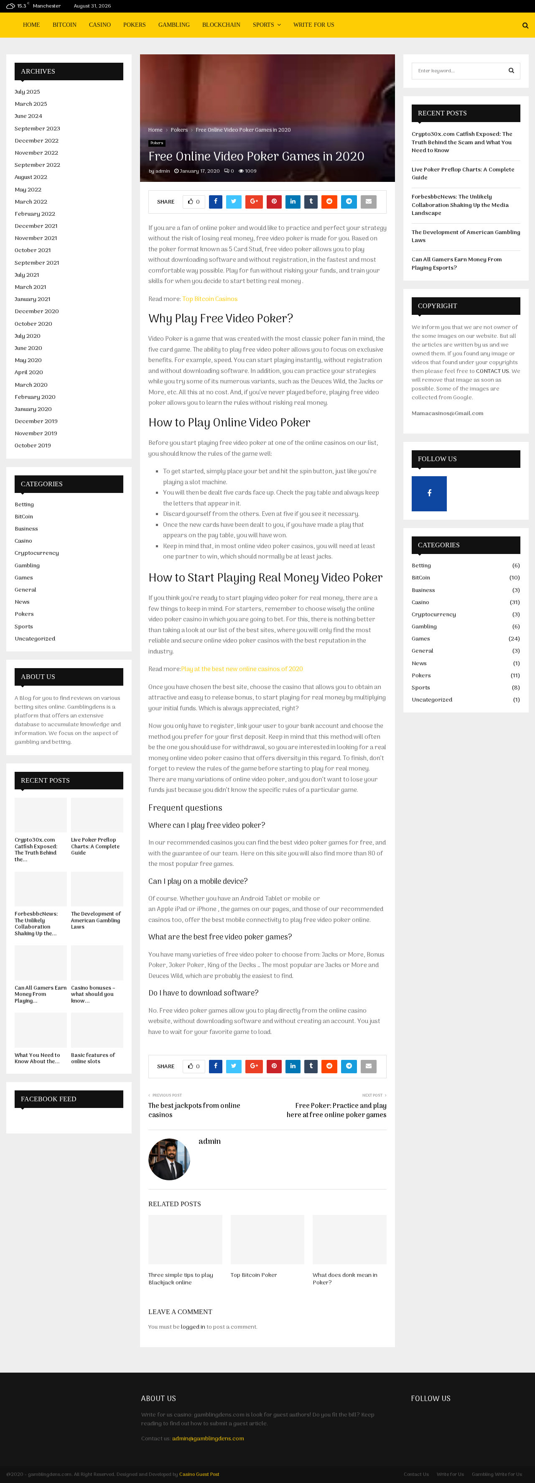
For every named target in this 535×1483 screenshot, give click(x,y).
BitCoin (64, 25)
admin (162, 171)
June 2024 (28, 116)
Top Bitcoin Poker (254, 1275)
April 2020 (29, 373)
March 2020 (31, 385)
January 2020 (33, 409)
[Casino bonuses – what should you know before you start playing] (97, 962)
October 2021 (33, 250)
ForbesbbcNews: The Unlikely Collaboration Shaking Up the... (36, 924)
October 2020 (33, 324)
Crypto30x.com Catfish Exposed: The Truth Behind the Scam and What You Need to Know (462, 143)
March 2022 (31, 202)
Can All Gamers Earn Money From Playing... (40, 995)
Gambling (174, 25)
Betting (24, 505)
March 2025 (31, 104)
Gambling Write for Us (497, 1474)
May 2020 (28, 360)
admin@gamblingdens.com (208, 1439)
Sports (263, 25)
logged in (193, 1327)
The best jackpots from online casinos (194, 1111)
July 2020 (28, 336)
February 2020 (35, 397)
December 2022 (37, 141)
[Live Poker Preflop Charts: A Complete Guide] (97, 815)
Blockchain (221, 25)
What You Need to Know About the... (37, 1059)
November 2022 (36, 153)
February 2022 (35, 214)
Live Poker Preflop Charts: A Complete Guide (95, 847)
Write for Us (313, 25)
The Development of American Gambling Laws (96, 921)
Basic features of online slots (93, 1059)
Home (31, 25)
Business (26, 529)
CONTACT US (492, 371)
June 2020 (28, 348)
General (25, 590)
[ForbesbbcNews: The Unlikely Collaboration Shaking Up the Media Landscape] (41, 889)
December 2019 (36, 421)
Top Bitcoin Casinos (210, 299)
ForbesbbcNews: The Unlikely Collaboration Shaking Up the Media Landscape (460, 205)
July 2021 (27, 275)
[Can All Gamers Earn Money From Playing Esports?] (41, 962)
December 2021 (36, 226)
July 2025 (27, 92)
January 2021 (33, 299)
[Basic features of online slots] (97, 1030)
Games (24, 578)
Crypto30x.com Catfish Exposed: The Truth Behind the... (36, 850)
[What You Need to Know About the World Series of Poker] (41, 1030)
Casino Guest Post (199, 1474)
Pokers (134, 25)
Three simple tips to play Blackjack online (180, 1279)
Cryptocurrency (37, 553)
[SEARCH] (511, 71)
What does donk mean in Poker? (345, 1279)
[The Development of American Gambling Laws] (97, 889)
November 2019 (36, 434)
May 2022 (28, 190)
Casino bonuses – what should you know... (93, 995)
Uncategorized (35, 639)
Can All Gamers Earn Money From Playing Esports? (457, 264)
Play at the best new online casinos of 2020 (242, 669)
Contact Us (416, 1474)
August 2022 (31, 177)
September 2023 (37, 129)
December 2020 (37, 312)
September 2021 (37, 263)
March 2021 (30, 287)
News (22, 602)
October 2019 (33, 446)
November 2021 (36, 238)
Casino (100, 25)
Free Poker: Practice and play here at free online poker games (337, 1111)
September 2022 (37, 165)
